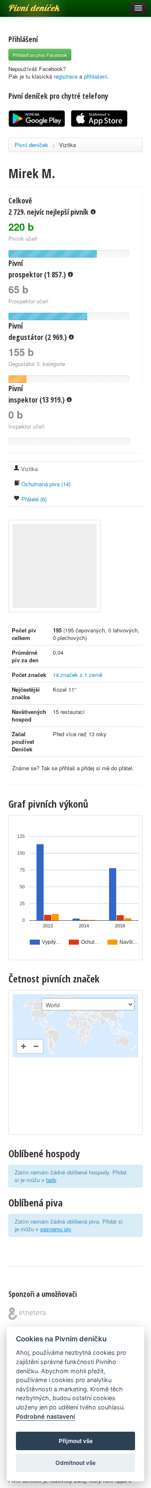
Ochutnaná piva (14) (45, 484)
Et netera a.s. (27, 1313)
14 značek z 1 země (77, 675)
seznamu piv (55, 1229)
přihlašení (95, 76)
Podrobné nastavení (45, 1416)
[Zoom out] (36, 1046)
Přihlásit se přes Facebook (40, 54)
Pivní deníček (25, 5)
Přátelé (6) (33, 499)
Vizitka (67, 145)
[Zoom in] (23, 1046)
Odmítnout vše (75, 1462)
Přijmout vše (76, 1441)
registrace (66, 76)
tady (51, 1180)
